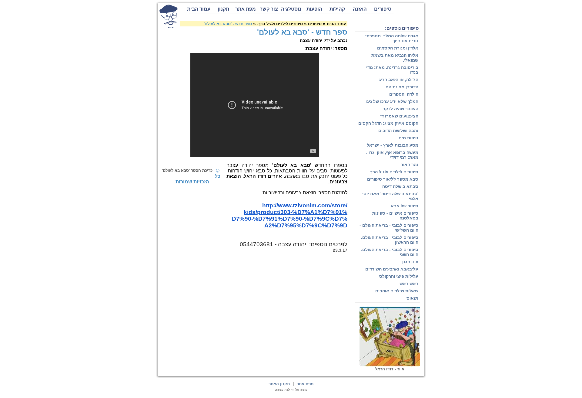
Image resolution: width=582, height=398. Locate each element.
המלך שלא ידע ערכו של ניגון (391, 101)
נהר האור (409, 164)
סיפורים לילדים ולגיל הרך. (393, 171)
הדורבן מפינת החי (401, 86)
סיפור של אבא (404, 205)
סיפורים (382, 9)
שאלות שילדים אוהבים (396, 290)
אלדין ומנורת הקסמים (397, 48)
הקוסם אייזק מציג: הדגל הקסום (388, 123)
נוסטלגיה (291, 9)
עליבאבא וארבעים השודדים (391, 269)
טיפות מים (408, 137)
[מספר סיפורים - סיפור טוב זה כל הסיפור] (168, 16)
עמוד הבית (199, 9)
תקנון (223, 9)
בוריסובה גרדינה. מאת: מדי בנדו (392, 70)
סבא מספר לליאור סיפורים (392, 179)
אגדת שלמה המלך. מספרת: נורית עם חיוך (391, 38)
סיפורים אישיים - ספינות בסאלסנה (395, 215)
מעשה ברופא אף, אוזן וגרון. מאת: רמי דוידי (392, 155)
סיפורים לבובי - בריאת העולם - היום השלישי (389, 228)
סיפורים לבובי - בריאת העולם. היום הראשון (389, 240)
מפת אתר (245, 9)
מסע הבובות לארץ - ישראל (392, 145)
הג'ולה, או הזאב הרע (398, 79)
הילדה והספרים (403, 94)
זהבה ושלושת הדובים (398, 130)
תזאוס (412, 298)
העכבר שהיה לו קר (400, 108)
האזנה (360, 9)
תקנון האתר (279, 384)
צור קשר (269, 9)
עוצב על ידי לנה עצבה (291, 390)
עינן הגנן (410, 261)
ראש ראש (409, 283)
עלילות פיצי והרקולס (398, 276)
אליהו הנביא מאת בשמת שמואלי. (394, 58)
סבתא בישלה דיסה (400, 186)
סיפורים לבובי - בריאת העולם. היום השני (389, 252)
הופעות (314, 9)
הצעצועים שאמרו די (399, 116)
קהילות (337, 9)
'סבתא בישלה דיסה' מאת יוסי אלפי (390, 196)
